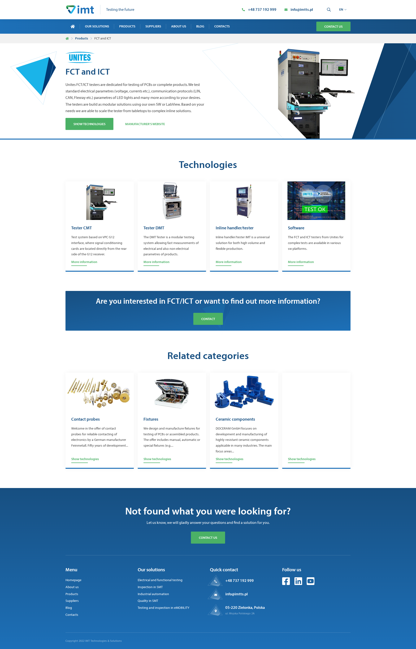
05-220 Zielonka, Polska (245, 607)
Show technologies (89, 124)
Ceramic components (235, 419)
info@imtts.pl (236, 593)
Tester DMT (153, 228)
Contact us (333, 26)
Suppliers (153, 26)
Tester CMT (81, 228)
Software (296, 228)
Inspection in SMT (150, 587)
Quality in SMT (148, 601)
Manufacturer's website (145, 124)
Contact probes (85, 419)
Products (127, 26)
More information (84, 262)
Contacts (222, 26)
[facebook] (286, 583)
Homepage (73, 580)
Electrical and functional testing (160, 580)
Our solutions (97, 26)
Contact (208, 319)
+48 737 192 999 (239, 580)
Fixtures (150, 419)
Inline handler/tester (235, 228)
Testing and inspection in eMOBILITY (163, 608)
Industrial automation (153, 594)
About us (178, 26)
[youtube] (310, 583)
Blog (200, 26)
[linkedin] (298, 583)
